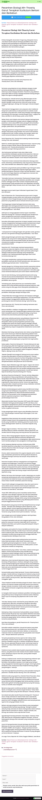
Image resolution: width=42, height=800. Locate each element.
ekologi (15, 17)
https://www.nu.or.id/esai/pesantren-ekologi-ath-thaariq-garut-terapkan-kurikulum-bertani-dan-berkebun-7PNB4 (20, 24)
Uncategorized (28, 17)
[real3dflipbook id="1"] (10, 749)
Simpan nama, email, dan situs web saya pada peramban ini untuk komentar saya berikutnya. (21, 786)
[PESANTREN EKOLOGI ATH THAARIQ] (6, 1)
